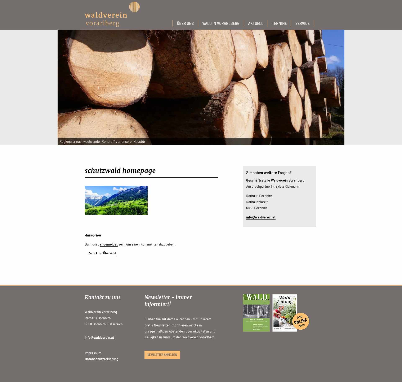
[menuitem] (185, 23)
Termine (279, 23)
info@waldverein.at (261, 217)
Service (302, 23)
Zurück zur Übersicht (102, 253)
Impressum (93, 353)
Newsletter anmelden (162, 354)
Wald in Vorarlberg (221, 23)
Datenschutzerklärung (102, 358)
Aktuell (255, 23)
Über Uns (185, 23)
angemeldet (109, 244)
